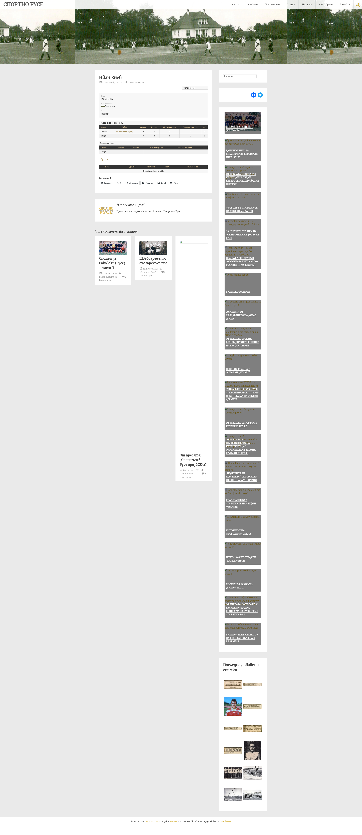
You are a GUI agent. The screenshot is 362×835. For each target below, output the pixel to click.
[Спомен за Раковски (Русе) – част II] (113, 254)
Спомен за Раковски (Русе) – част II (112, 263)
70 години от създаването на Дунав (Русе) (241, 315)
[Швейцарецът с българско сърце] (153, 254)
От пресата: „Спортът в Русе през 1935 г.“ (193, 460)
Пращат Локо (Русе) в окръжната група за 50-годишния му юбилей (242, 261)
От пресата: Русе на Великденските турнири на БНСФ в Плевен (242, 342)
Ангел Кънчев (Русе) (124, 131)
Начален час (193, 167)
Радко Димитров (108, 277)
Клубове (253, 4)
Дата (107, 167)
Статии (291, 4)
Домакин (133, 167)
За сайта (345, 4)
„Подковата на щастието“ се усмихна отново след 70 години (241, 476)
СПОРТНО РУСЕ (23, 4)
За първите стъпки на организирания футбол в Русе (243, 234)
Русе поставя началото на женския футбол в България (242, 638)
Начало (236, 4)
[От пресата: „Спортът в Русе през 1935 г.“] (194, 242)
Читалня (307, 4)
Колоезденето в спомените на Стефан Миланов (241, 503)
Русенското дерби (238, 291)
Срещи (105, 159)
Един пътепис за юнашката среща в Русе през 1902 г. (242, 154)
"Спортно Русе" (136, 82)
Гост (167, 167)
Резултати (151, 167)
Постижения (272, 4)
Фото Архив (326, 4)
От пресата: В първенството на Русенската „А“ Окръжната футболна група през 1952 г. (241, 446)
